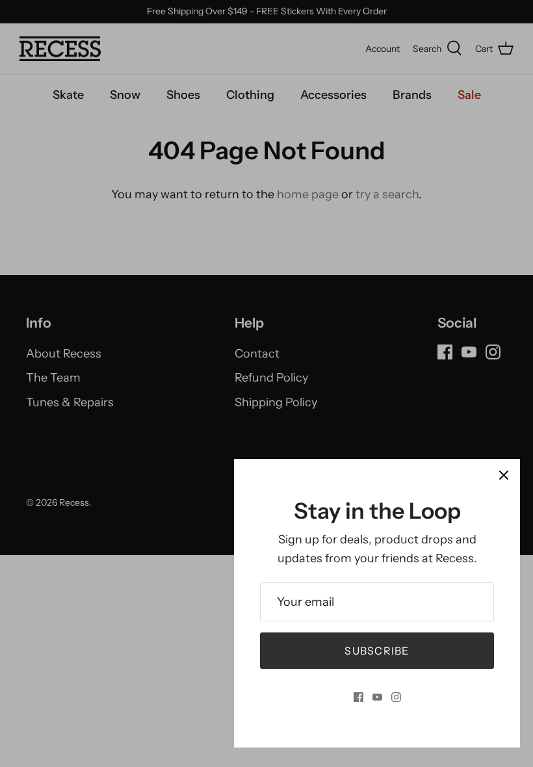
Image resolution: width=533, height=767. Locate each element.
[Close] (503, 475)
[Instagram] (396, 697)
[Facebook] (358, 697)
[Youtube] (377, 697)
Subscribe (377, 650)
